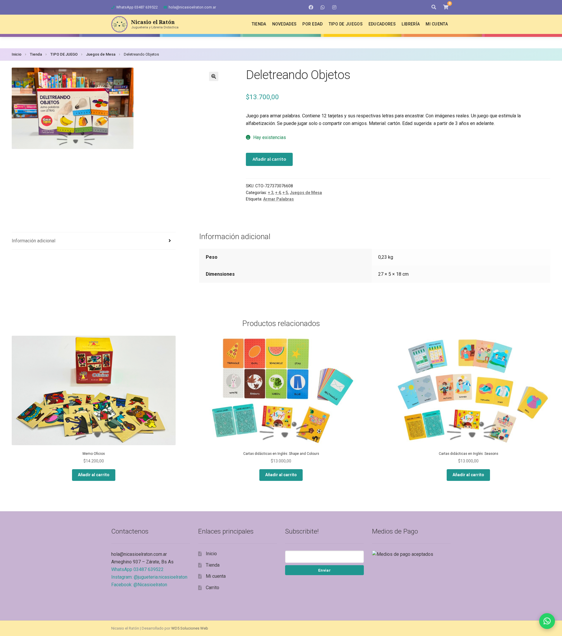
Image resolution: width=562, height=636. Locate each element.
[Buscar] (433, 7)
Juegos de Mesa (100, 54)
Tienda (259, 24)
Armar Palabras (278, 199)
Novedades (284, 24)
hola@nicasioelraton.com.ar (192, 7)
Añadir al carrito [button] (93, 474)
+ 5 (285, 192)
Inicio (16, 54)
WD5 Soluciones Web (189, 628)
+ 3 (270, 192)
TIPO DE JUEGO (64, 54)
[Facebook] (311, 7)
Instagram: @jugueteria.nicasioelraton (149, 577)
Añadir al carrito (269, 159)
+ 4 (278, 192)
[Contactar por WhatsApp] (547, 621)
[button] (213, 76)
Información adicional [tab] (33, 241)
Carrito (212, 587)
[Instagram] (334, 7)
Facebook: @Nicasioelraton (139, 584)
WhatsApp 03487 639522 (137, 7)
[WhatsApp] (322, 7)
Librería (411, 24)
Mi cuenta (437, 24)
